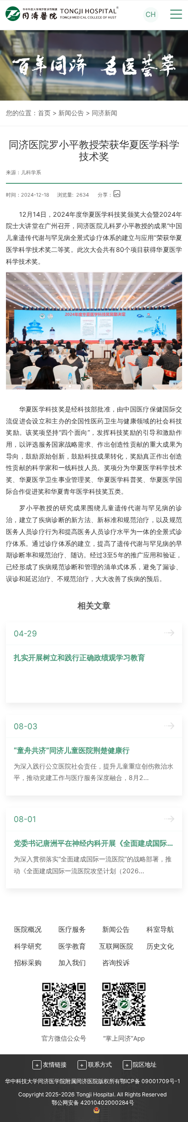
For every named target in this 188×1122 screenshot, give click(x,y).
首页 (44, 113)
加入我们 (72, 962)
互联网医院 (116, 946)
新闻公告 (71, 113)
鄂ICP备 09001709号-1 (150, 1081)
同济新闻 (104, 113)
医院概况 (28, 929)
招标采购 (28, 962)
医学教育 (72, 946)
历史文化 (160, 946)
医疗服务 (72, 929)
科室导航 (160, 929)
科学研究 (28, 946)
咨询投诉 (116, 962)
